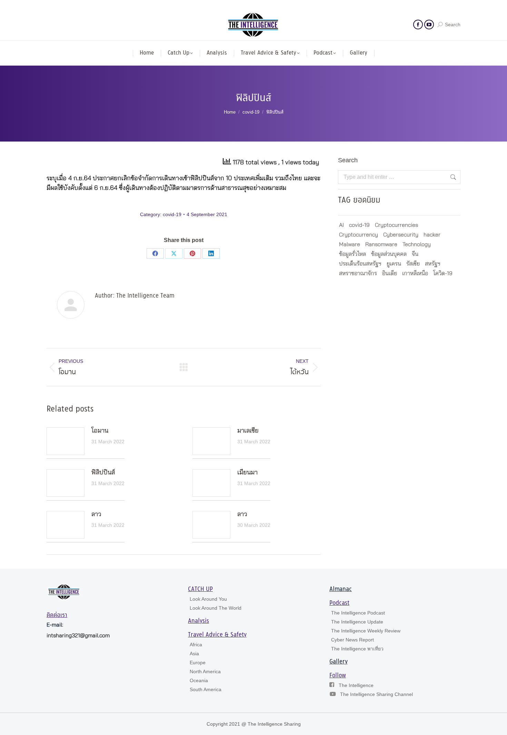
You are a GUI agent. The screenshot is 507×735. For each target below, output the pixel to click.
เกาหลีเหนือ (415, 273)
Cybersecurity (400, 235)
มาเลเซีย (248, 431)
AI (341, 225)
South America (205, 689)
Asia (194, 653)
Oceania (199, 680)
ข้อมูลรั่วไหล (352, 254)
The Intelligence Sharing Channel (376, 694)
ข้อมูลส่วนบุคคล (389, 254)
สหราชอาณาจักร (358, 273)
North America (205, 671)
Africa (196, 644)
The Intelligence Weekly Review (365, 631)
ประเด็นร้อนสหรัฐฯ (360, 264)
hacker (432, 235)
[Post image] (65, 441)
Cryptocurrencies (396, 225)
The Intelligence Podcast (358, 613)
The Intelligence (356, 685)
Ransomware (381, 244)
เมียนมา (247, 473)
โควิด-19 (443, 273)
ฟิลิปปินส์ (103, 473)
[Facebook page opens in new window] (418, 24)
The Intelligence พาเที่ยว (357, 648)
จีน (415, 254)
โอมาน (99, 431)
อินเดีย (389, 273)
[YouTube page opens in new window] (429, 24)
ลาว (96, 514)
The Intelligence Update (357, 622)
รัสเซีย (413, 264)
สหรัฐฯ (432, 264)
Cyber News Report (352, 639)
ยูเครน (394, 264)
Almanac (340, 589)
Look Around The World (215, 608)
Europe (198, 662)
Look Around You (208, 599)
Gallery (338, 662)
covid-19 (172, 214)
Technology (416, 244)
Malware (349, 244)
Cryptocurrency (358, 235)
